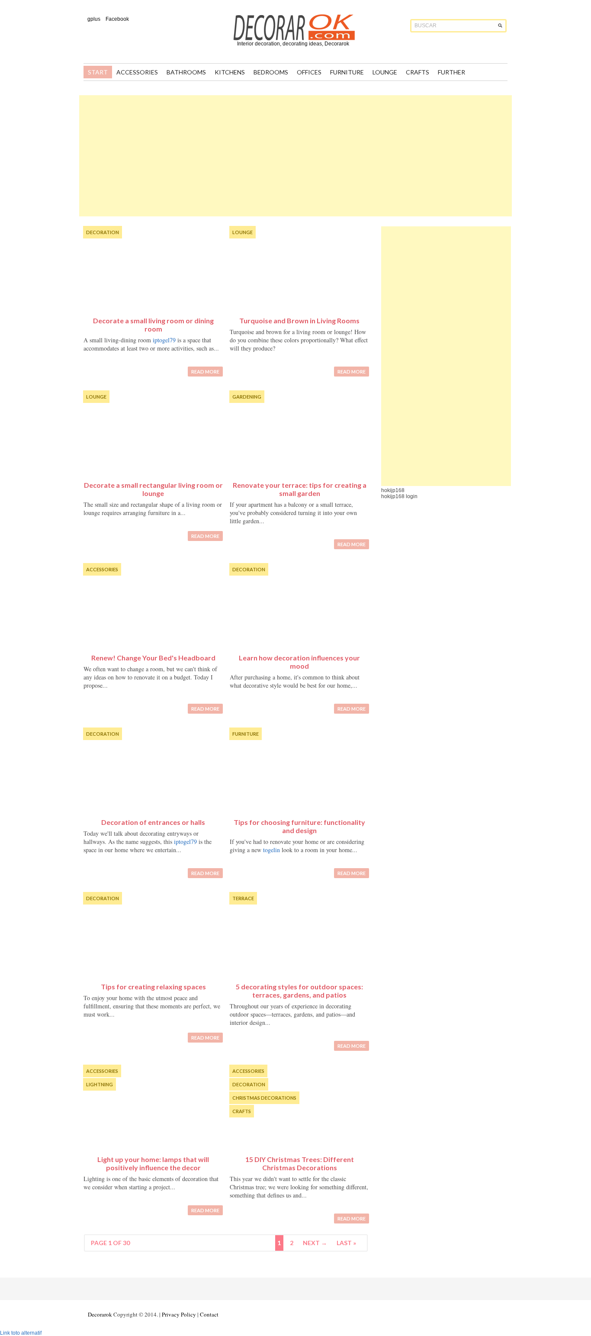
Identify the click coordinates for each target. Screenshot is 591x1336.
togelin (271, 850)
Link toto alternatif (21, 1333)
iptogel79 (164, 340)
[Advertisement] (295, 155)
